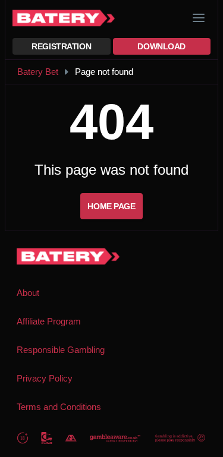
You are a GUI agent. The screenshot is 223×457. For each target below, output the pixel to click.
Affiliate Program (49, 321)
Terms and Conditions (59, 407)
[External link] (23, 438)
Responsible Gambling (61, 350)
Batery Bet (37, 72)
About (28, 293)
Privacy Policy (45, 378)
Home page (111, 206)
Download (161, 46)
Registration (61, 46)
